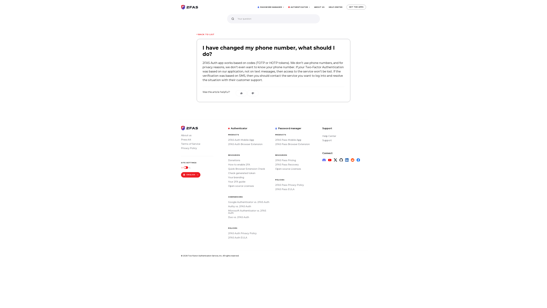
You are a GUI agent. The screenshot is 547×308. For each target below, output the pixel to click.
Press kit (186, 139)
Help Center (329, 136)
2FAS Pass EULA (284, 189)
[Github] (341, 160)
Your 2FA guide (236, 181)
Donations (234, 160)
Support (327, 140)
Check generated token (241, 173)
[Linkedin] (347, 160)
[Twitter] (335, 160)
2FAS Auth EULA (237, 237)
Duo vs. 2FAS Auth (238, 217)
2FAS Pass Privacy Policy (289, 185)
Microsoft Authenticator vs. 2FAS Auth (247, 211)
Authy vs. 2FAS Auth (239, 206)
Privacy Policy (189, 148)
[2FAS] (189, 7)
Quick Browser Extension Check (246, 169)
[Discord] (324, 160)
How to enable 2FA (239, 164)
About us (186, 135)
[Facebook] (358, 160)
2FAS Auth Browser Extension (245, 144)
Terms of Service (190, 144)
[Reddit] (352, 160)
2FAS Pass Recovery (287, 164)
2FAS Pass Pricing (285, 160)
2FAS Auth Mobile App (241, 140)
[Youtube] (329, 160)
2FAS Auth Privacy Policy (242, 233)
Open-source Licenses (241, 186)
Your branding (236, 177)
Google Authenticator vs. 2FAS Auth (248, 202)
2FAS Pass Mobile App (288, 140)
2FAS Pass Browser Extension (292, 144)
